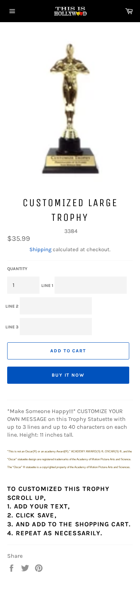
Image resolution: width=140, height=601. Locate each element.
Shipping (40, 249)
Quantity (17, 268)
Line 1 (47, 285)
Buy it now (68, 375)
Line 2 (11, 306)
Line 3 (11, 326)
